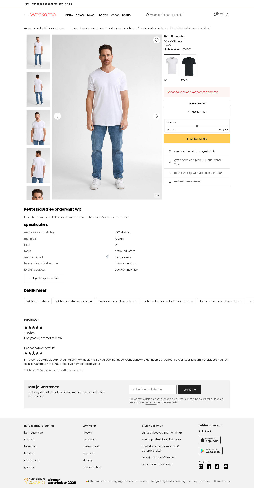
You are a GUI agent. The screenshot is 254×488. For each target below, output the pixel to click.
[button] (197, 126)
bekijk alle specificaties (44, 278)
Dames (80, 15)
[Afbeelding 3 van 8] (38, 127)
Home (75, 28)
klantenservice (33, 432)
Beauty (126, 15)
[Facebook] (209, 466)
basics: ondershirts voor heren (118, 301)
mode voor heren (93, 28)
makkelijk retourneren (187, 181)
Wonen (115, 15)
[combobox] (177, 14)
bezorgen (30, 446)
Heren (90, 15)
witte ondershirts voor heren (74, 301)
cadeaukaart (91, 446)
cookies (205, 481)
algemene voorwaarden (133, 481)
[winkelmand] (228, 15)
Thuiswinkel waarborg (103, 481)
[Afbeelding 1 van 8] (38, 51)
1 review (186, 49)
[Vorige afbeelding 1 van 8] (57, 116)
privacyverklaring (202, 399)
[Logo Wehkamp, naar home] (42, 15)
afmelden (151, 402)
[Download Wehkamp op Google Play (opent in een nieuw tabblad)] (211, 454)
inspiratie (89, 453)
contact (29, 439)
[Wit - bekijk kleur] (172, 65)
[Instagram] (201, 466)
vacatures (89, 439)
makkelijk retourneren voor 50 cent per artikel (160, 448)
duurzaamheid (92, 467)
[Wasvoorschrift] (107, 257)
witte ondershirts (38, 301)
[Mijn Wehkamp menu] (216, 15)
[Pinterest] (226, 466)
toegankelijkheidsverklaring (168, 481)
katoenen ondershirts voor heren (221, 301)
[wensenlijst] (222, 15)
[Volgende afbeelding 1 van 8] (156, 116)
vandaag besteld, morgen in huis (162, 432)
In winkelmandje (197, 138)
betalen (29, 453)
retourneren (31, 460)
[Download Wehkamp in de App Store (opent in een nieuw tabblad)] (211, 443)
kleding (87, 460)
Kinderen (102, 15)
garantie (29, 467)
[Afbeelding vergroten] (107, 117)
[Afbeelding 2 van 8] (38, 89)
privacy (192, 481)
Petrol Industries (174, 36)
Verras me (190, 389)
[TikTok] (217, 466)
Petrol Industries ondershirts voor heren (168, 301)
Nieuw (69, 15)
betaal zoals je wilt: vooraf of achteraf (198, 173)
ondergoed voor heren (122, 28)
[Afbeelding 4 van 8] (38, 165)
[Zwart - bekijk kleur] (188, 65)
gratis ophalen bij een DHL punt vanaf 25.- (197, 162)
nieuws (87, 432)
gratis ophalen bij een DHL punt (161, 439)
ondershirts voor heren (154, 28)
